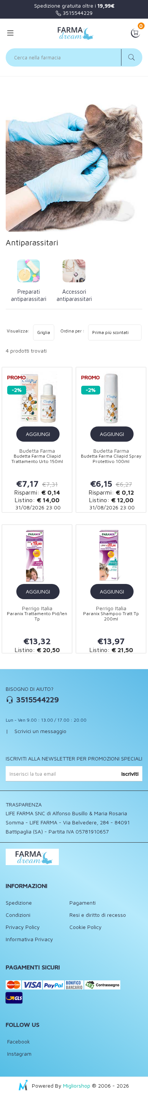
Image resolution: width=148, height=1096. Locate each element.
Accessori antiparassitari (74, 295)
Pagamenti (82, 902)
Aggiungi (38, 434)
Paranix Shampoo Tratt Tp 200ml (111, 616)
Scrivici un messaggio (40, 731)
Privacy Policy (23, 927)
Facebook (18, 1041)
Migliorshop (76, 1085)
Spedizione (19, 902)
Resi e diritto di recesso (97, 914)
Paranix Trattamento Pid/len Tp (37, 616)
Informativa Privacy (29, 939)
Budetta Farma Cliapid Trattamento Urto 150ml (37, 458)
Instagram (18, 1053)
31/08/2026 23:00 (37, 507)
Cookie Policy (85, 927)
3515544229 (77, 13)
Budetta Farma (37, 450)
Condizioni (18, 914)
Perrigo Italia (37, 608)
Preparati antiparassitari (28, 295)
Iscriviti (130, 773)
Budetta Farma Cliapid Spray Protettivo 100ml (111, 458)
